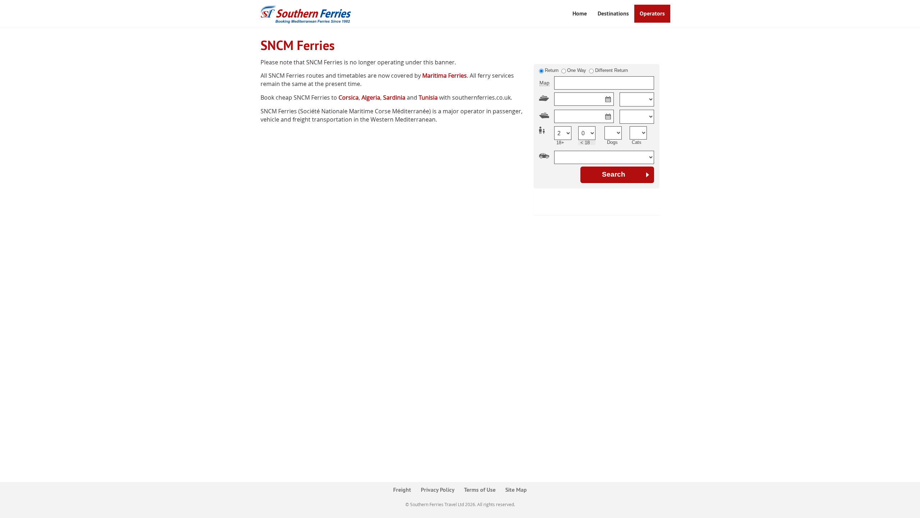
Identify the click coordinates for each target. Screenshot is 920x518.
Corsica (349, 97)
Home (579, 13)
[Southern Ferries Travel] (306, 14)
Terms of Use (480, 490)
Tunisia (428, 97)
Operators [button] (652, 13)
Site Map (516, 490)
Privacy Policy (438, 490)
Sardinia (394, 97)
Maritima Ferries (444, 75)
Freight (402, 490)
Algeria (371, 97)
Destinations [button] (613, 13)
